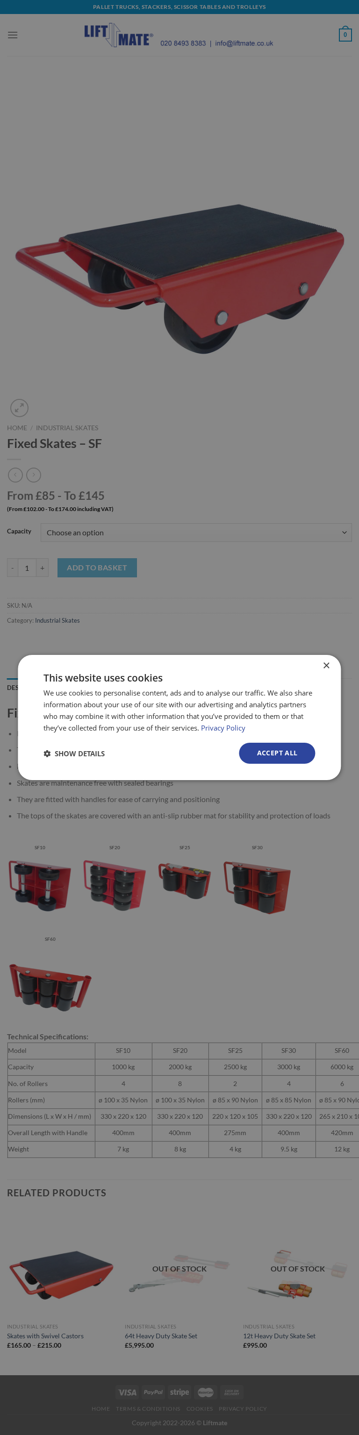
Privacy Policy (223, 727)
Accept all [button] (277, 752)
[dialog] (179, 717)
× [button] (326, 665)
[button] (74, 753)
